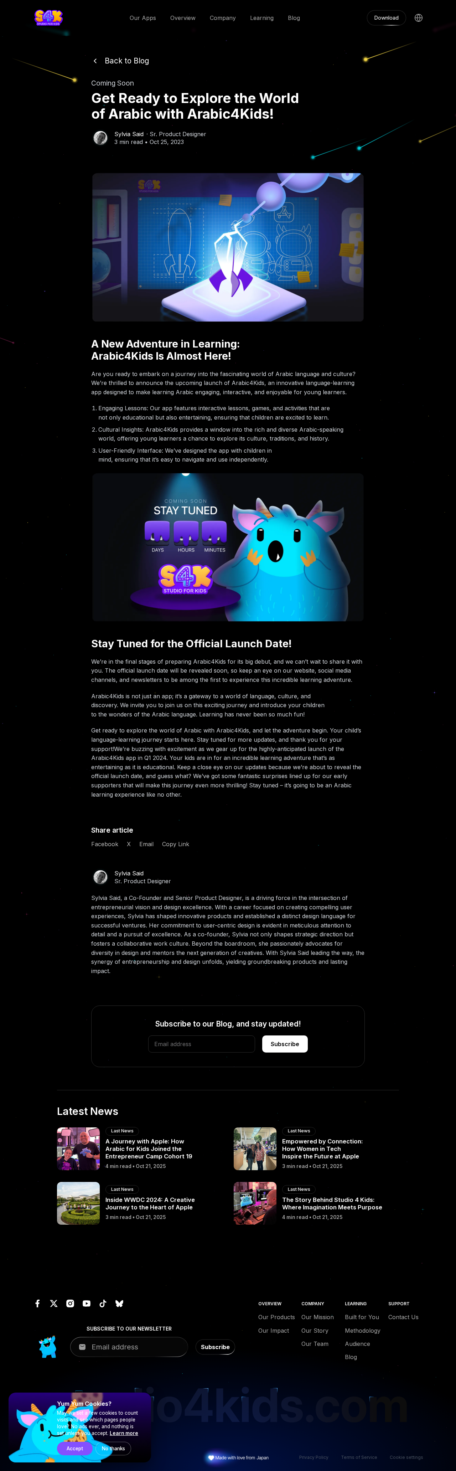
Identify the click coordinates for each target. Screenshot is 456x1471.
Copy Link (175, 844)
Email (146, 844)
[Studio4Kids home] (48, 17)
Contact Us (403, 1317)
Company (223, 17)
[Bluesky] (119, 1303)
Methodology (362, 1330)
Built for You (362, 1317)
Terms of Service (359, 1457)
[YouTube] (86, 1303)
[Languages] (419, 18)
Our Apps (143, 17)
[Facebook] (37, 1303)
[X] (53, 1303)
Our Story (314, 1330)
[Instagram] (70, 1303)
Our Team (314, 1343)
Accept (75, 1448)
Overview (183, 17)
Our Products (275, 1317)
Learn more (124, 1433)
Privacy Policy (313, 1457)
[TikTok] (103, 1303)
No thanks (113, 1448)
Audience (357, 1343)
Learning (262, 17)
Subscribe (285, 1044)
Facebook (104, 844)
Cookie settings (406, 1457)
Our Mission (317, 1317)
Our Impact (273, 1330)
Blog (294, 17)
